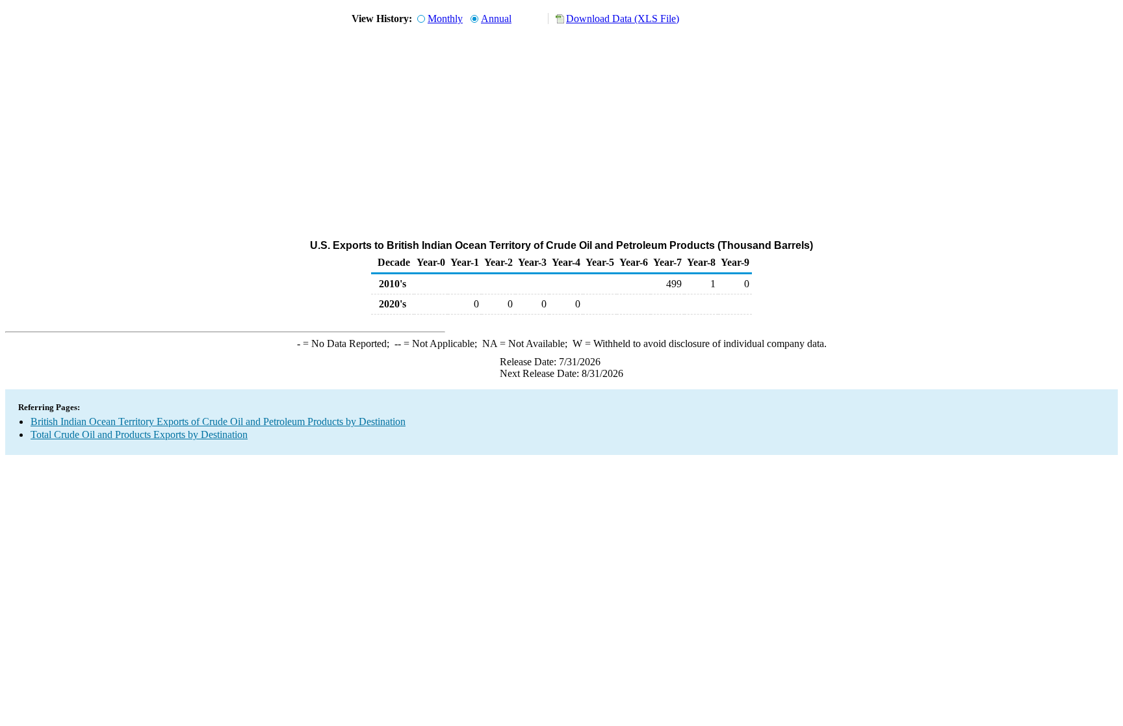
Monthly (445, 18)
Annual (496, 18)
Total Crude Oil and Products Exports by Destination (139, 434)
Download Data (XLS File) (622, 18)
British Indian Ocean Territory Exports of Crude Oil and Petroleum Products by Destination (218, 421)
